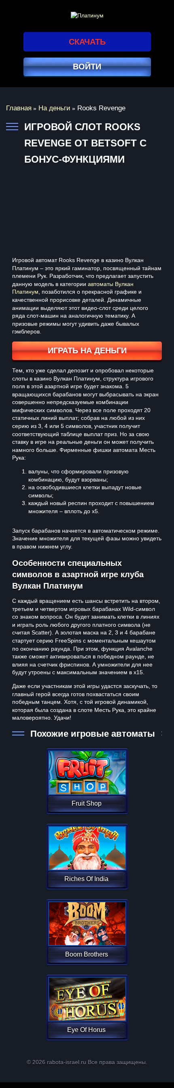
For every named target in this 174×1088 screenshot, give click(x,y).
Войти (87, 66)
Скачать (87, 41)
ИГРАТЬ (86, 767)
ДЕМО (86, 782)
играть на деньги (87, 350)
